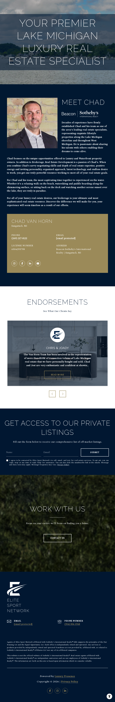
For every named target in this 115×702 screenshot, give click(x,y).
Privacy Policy (63, 465)
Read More (57, 375)
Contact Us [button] (57, 538)
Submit (94, 452)
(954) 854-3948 (72, 624)
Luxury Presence (65, 676)
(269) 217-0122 (19, 238)
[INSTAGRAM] (14, 263)
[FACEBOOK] (22, 263)
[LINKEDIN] (30, 263)
